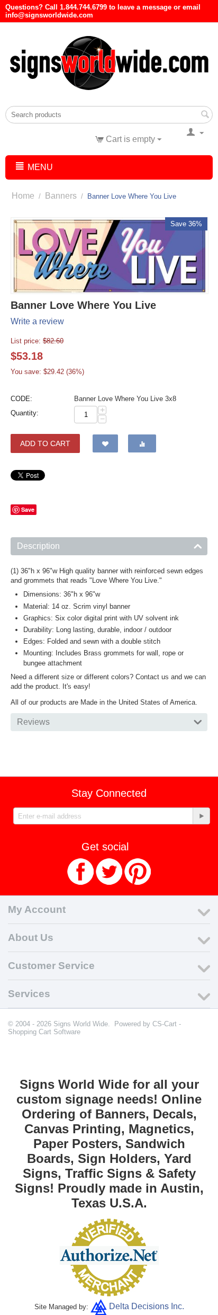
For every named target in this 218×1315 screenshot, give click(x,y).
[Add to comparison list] (142, 443)
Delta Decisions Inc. (146, 1306)
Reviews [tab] (33, 721)
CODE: (21, 399)
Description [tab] (38, 545)
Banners (61, 195)
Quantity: (25, 413)
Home (23, 195)
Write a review (37, 321)
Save (27, 509)
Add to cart (45, 443)
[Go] (201, 816)
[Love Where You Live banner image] (109, 256)
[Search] (204, 115)
